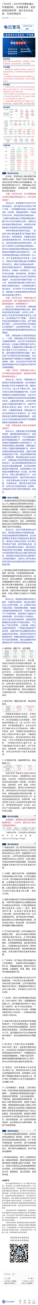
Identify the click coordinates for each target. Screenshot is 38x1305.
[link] (10, 1302)
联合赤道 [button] (5, 18)
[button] (19, 1274)
